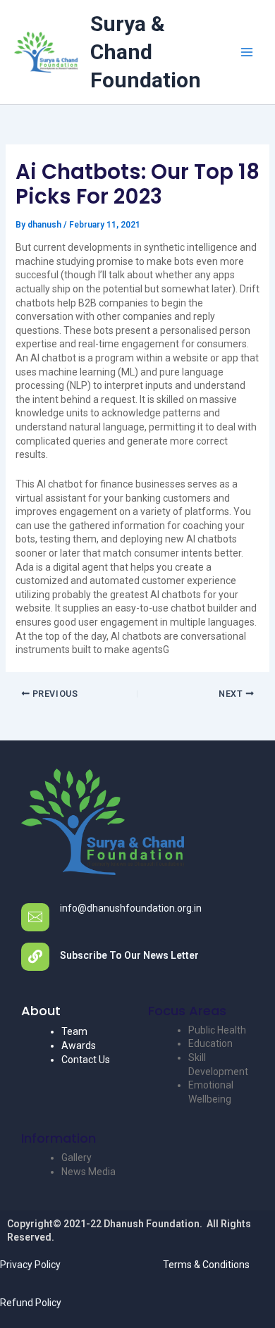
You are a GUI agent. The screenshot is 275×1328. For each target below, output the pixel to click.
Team (74, 1031)
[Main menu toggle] (246, 52)
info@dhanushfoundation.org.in (131, 908)
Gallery (76, 1157)
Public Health (217, 1030)
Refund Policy (30, 1302)
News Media (88, 1171)
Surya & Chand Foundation (145, 51)
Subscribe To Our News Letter (129, 955)
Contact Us (85, 1059)
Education (210, 1043)
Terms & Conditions (206, 1264)
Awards (78, 1045)
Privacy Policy (30, 1264)
